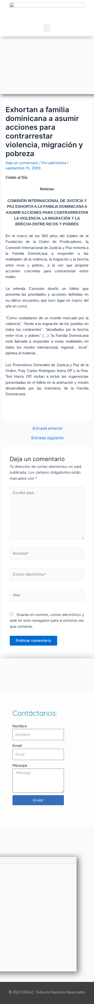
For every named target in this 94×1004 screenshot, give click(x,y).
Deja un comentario (22, 163)
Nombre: (20, 726)
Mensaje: (20, 765)
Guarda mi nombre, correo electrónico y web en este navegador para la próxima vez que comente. (47, 620)
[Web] (47, 596)
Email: (17, 745)
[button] (47, 28)
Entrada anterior (48, 428)
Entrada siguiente (47, 438)
